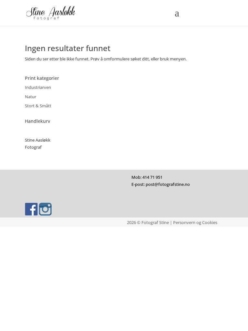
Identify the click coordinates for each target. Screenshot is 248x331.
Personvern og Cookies (195, 222)
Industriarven (38, 87)
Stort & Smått (38, 106)
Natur (30, 97)
